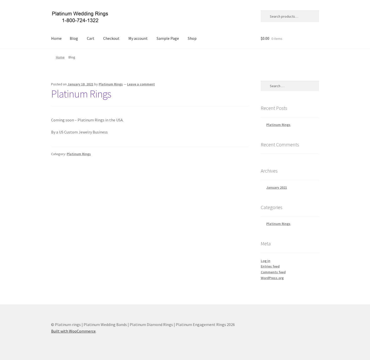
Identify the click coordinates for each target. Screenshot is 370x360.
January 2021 (276, 187)
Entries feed (270, 266)
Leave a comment (141, 84)
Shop (192, 38)
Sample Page (168, 38)
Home (56, 38)
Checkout (111, 38)
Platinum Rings (111, 84)
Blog (74, 38)
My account (138, 38)
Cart (90, 38)
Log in (265, 260)
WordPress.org (272, 278)
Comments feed (273, 272)
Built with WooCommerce (73, 331)
